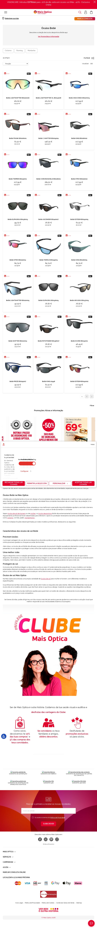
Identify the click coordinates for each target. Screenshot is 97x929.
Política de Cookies (48, 903)
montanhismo (30, 518)
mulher (33, 513)
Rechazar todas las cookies (14, 483)
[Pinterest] (51, 839)
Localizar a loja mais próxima (16, 877)
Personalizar (59, 483)
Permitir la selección (37, 483)
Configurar (24, 471)
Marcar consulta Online (14, 872)
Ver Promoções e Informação (48, 36)
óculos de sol (46, 579)
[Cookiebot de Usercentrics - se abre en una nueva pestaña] (84, 444)
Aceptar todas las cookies (83, 483)
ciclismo (10, 518)
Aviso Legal (19, 903)
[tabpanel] (48, 434)
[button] (80, 12)
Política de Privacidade (57, 817)
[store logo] (42, 12)
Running (19, 50)
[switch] (32, 463)
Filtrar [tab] (92, 405)
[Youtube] (45, 839)
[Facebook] (40, 839)
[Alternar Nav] (6, 12)
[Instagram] (57, 839)
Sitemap (79, 903)
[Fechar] (94, 2)
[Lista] (91, 63)
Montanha (31, 50)
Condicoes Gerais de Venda (65, 903)
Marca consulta (84, 19)
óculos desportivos (45, 513)
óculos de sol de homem (17, 513)
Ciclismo (8, 50)
